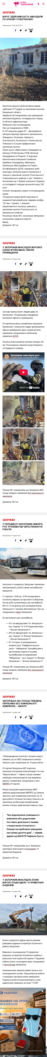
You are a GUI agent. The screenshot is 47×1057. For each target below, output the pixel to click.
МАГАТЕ (6, 784)
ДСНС (15, 336)
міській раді (9, 964)
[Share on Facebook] (15, 30)
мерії (18, 612)
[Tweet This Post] (20, 30)
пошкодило (30, 849)
